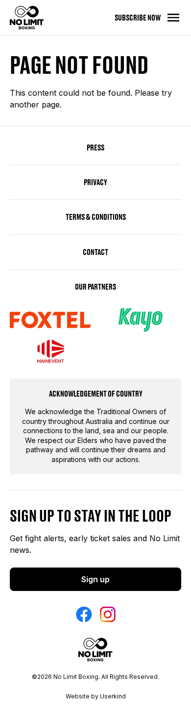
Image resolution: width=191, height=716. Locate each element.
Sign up (95, 579)
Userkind (113, 696)
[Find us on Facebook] (84, 614)
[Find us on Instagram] (108, 614)
